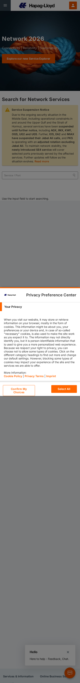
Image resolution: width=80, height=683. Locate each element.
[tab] (40, 306)
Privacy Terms (34, 376)
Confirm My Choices (19, 390)
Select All (64, 389)
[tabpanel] (40, 346)
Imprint (51, 376)
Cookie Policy (13, 376)
